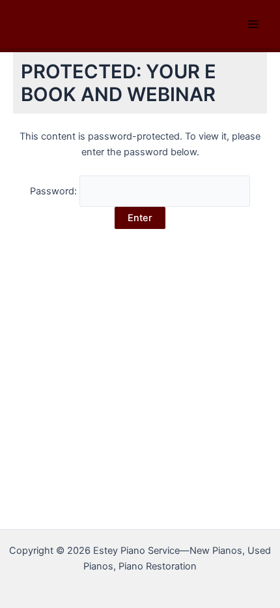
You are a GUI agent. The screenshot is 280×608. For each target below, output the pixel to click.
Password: (54, 191)
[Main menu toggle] (253, 24)
